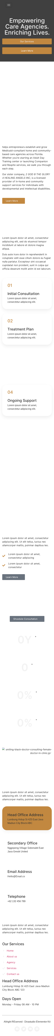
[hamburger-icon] (8, 5)
